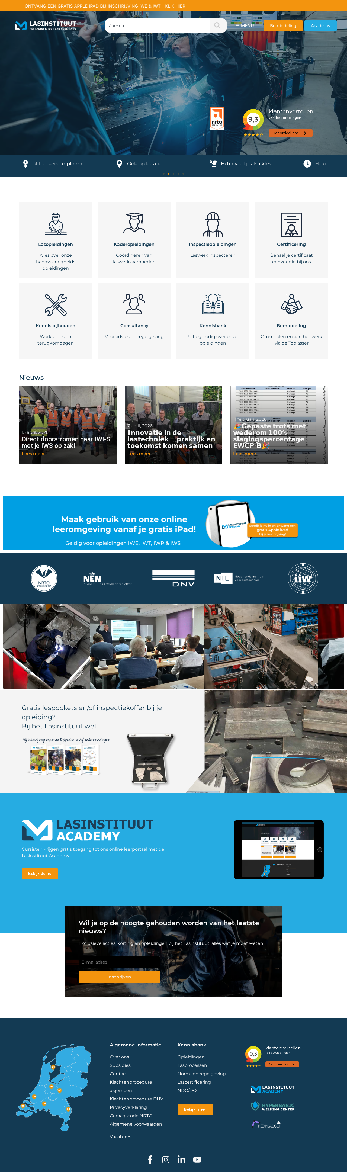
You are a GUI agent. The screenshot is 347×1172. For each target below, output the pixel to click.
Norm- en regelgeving (202, 1073)
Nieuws (31, 377)
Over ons (119, 1056)
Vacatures (120, 1136)
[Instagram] (166, 1159)
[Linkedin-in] (181, 1159)
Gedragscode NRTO (131, 1115)
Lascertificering (195, 1082)
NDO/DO (187, 1090)
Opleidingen (191, 1056)
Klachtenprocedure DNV (136, 1099)
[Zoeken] (218, 25)
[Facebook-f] (150, 1159)
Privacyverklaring (128, 1107)
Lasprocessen (192, 1065)
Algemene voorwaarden (136, 1124)
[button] (164, 174)
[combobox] (157, 25)
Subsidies (120, 1065)
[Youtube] (197, 1159)
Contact (118, 1073)
